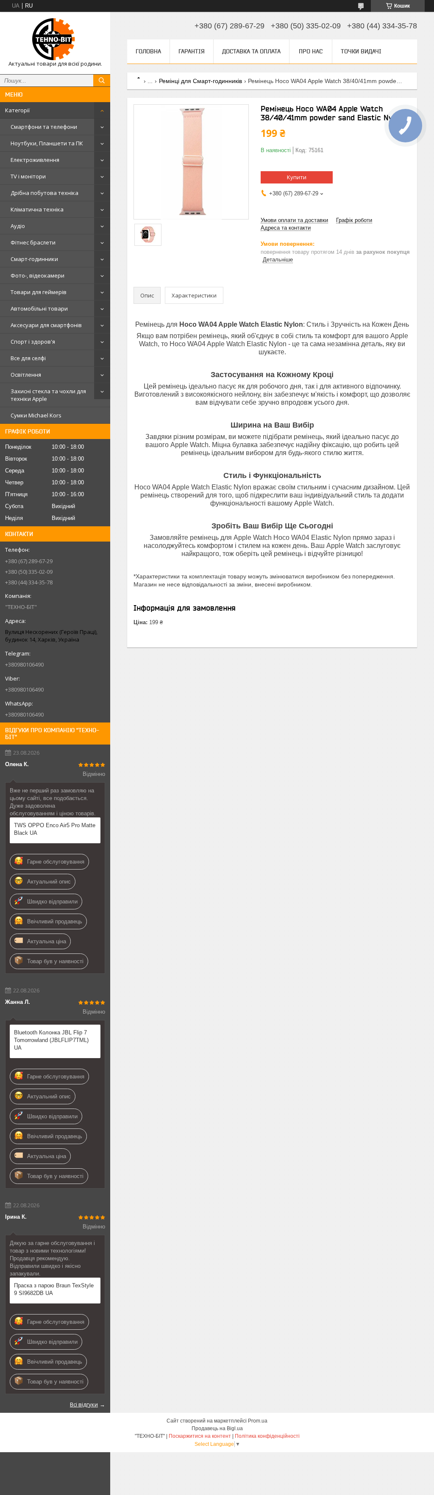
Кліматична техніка (37, 209)
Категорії (17, 110)
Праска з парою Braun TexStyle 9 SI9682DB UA (54, 1289)
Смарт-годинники (34, 259)
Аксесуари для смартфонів (46, 325)
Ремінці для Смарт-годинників (200, 81)
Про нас (311, 51)
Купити (296, 177)
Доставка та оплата (251, 51)
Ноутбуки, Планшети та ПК (47, 143)
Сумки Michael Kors (36, 415)
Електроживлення (35, 160)
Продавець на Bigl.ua (217, 1428)
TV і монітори (28, 176)
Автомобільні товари (39, 308)
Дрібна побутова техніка (44, 193)
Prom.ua (257, 1421)
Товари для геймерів (39, 292)
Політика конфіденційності (267, 1436)
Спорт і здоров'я (33, 341)
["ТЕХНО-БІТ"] (55, 39)
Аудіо (18, 226)
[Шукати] (101, 80)
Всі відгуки (84, 1404)
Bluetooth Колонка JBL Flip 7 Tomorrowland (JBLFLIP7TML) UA (51, 1040)
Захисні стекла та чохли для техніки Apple (48, 395)
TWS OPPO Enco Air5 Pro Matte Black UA (54, 829)
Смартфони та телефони (44, 127)
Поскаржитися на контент (200, 1436)
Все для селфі (28, 358)
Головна (148, 51)
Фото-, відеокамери (37, 275)
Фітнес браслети (33, 242)
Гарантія (191, 51)
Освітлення (26, 374)
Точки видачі (361, 51)
